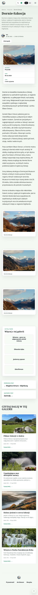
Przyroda (9, 9)
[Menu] (35, 2)
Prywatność (10, 582)
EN (30, 3)
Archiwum (20, 582)
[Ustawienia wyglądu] (21, 2)
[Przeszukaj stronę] (18, 3)
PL (26, 3)
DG (7, 35)
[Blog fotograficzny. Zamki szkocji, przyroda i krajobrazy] (19, 577)
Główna (4, 9)
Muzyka (29, 582)
